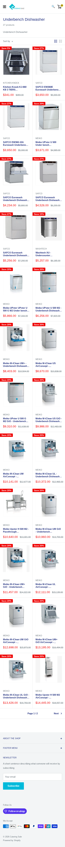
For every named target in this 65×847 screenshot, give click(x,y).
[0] (59, 7)
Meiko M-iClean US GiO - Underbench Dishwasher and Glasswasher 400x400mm (49, 420)
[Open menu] (4, 6)
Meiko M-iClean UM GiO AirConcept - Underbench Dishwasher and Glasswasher (16, 641)
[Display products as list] (60, 41)
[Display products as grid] (55, 41)
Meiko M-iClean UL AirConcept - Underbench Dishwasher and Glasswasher (49, 585)
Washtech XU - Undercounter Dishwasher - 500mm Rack (47, 254)
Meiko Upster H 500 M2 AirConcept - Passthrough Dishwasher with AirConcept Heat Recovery (48, 696)
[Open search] (47, 6)
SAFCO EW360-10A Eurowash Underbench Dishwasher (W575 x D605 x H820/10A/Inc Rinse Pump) (15, 143)
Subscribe (13, 786)
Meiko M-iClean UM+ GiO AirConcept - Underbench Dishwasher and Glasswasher (49, 641)
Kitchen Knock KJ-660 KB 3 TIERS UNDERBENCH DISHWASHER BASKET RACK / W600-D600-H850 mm (16, 88)
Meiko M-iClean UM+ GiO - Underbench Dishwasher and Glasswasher (14, 585)
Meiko (39, 138)
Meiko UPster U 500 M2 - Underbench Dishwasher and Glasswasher (49, 309)
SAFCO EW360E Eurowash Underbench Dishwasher (48, 88)
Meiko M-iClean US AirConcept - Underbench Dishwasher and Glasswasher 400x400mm (49, 364)
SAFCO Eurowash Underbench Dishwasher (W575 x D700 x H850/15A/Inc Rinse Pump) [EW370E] (16, 199)
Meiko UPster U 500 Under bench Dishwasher (46, 143)
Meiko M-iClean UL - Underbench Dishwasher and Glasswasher (49, 475)
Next (56, 713)
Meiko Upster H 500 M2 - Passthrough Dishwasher (16, 530)
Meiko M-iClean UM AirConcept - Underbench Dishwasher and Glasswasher (16, 475)
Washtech (41, 249)
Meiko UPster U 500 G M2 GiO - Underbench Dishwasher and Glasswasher (14, 420)
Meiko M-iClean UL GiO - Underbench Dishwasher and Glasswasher (16, 696)
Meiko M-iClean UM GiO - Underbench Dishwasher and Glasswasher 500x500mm (48, 530)
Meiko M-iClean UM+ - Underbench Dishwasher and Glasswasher (16, 364)
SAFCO (39, 83)
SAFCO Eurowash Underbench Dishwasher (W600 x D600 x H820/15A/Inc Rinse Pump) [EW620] (49, 199)
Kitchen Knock (11, 83)
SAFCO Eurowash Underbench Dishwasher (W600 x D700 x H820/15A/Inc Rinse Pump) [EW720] (16, 254)
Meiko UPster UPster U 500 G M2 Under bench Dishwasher (15, 309)
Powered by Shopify (12, 840)
